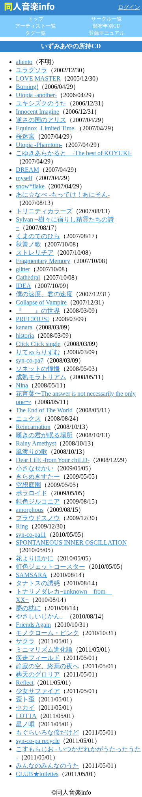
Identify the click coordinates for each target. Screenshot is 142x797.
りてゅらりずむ (38, 352)
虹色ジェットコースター (50, 566)
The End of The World (44, 410)
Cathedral (28, 277)
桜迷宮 (25, 136)
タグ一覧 (35, 33)
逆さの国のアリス (41, 120)
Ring (22, 526)
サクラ (25, 641)
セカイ (25, 707)
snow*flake (30, 186)
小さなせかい (35, 468)
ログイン (129, 7)
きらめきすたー (38, 476)
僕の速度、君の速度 (44, 294)
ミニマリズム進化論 (44, 649)
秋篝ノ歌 (28, 244)
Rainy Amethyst (36, 443)
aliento (24, 61)
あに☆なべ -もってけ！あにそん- (63, 194)
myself (24, 178)
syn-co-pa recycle (38, 740)
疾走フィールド (38, 657)
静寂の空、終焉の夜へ (47, 666)
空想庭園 (28, 484)
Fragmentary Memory (43, 261)
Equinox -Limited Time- (46, 128)
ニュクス (28, 418)
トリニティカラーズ (44, 211)
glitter (23, 269)
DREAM (27, 169)
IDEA (23, 285)
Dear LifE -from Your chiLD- (53, 460)
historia (25, 335)
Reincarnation (33, 426)
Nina (22, 385)
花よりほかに (35, 558)
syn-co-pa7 (29, 360)
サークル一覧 (106, 19)
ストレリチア (35, 252)
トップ (35, 19)
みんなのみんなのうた (47, 765)
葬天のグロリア (38, 674)
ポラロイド (31, 493)
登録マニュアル (107, 33)
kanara (24, 327)
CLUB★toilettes (37, 774)
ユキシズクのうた (41, 103)
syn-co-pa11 (31, 534)
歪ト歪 (25, 699)
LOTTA (26, 715)
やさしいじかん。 (41, 616)
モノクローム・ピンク (47, 633)
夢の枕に (28, 608)
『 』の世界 (38, 310)
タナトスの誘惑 (38, 583)
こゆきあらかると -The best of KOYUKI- (74, 153)
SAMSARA (31, 574)
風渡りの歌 (31, 451)
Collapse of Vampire (41, 302)
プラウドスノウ (38, 518)
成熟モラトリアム (41, 377)
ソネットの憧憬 (38, 368)
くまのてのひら (38, 236)
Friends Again (33, 624)
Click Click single (38, 343)
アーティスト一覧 (35, 26)
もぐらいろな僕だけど (47, 732)
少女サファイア (38, 691)
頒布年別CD (106, 26)
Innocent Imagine (37, 111)
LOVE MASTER (38, 78)
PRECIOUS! (32, 319)
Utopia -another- (36, 95)
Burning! (27, 86)
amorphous (29, 509)
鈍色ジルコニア (38, 501)
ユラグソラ (31, 70)
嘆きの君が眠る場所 (44, 435)
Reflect (25, 682)
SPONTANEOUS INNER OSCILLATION (71, 542)
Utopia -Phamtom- (39, 144)
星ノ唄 (25, 724)
